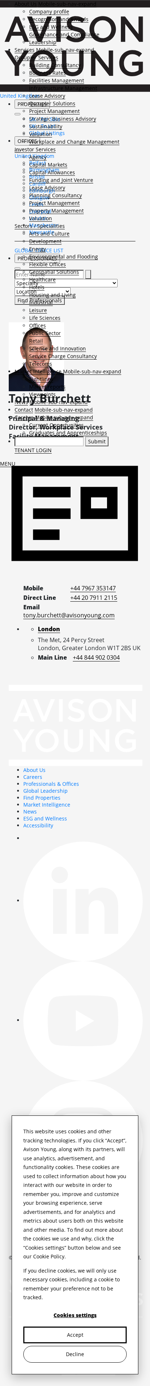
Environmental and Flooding (63, 256)
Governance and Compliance (64, 34)
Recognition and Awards (58, 19)
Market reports (47, 386)
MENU (7, 463)
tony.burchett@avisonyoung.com (69, 615)
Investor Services (35, 149)
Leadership (42, 42)
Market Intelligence (38, 371)
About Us (26, 3)
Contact (24, 409)
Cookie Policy (48, 1256)
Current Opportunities (56, 425)
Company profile (49, 11)
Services (25, 49)
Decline (75, 1354)
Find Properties (41, 797)
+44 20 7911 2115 (93, 598)
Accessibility (38, 825)
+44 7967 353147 (93, 588)
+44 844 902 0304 (96, 657)
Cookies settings (75, 1315)
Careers (24, 417)
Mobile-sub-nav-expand (67, 3)
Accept (75, 1334)
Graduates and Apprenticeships (68, 432)
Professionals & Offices (51, 783)
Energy (37, 248)
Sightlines (41, 379)
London (49, 629)
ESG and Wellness (51, 26)
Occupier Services (36, 57)
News (21, 402)
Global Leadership (45, 790)
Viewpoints (42, 394)
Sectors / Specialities (40, 225)
